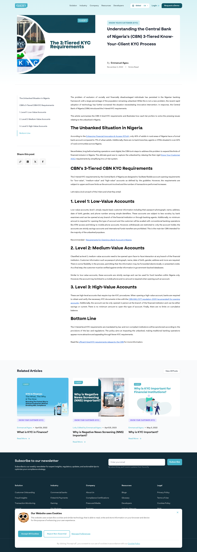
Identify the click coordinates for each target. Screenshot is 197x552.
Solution (73, 6)
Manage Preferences (81, 534)
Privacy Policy (163, 492)
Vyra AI (18, 509)
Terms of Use (163, 498)
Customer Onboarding (25, 492)
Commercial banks (59, 492)
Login (154, 6)
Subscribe (174, 462)
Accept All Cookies (30, 534)
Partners (89, 509)
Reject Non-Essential (56, 534)
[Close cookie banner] (177, 512)
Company (94, 6)
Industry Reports (129, 509)
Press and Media (93, 503)
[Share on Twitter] (35, 162)
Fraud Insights (21, 498)
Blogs (124, 492)
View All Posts (172, 371)
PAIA (159, 509)
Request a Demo (171, 6)
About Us (90, 492)
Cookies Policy (163, 503)
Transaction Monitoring (25, 503)
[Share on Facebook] (43, 161)
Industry (83, 6)
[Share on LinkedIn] (28, 161)
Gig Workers (56, 509)
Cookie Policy (134, 544)
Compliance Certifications (97, 498)
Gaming (54, 503)
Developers (119, 6)
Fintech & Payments (59, 498)
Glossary (125, 498)
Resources (106, 6)
